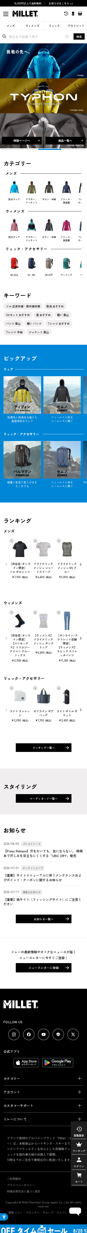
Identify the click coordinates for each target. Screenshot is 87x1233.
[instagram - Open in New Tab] (14, 1034)
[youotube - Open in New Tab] (43, 1034)
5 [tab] (62, 149)
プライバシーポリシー (21, 1185)
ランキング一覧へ (43, 748)
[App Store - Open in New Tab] (26, 1065)
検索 (79, 36)
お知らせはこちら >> (61, 3)
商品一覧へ (65, 140)
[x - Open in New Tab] (73, 1034)
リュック (54, 26)
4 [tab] (44, 149)
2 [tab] (19, 149)
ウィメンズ (32, 26)
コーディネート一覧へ (44, 798)
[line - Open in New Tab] (58, 1034)
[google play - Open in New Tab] (58, 1065)
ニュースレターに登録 (44, 967)
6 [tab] (80, 149)
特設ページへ (21, 140)
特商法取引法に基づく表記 (23, 1191)
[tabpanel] (43, 95)
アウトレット (76, 26)
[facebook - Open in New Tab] (29, 1034)
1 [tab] (7, 149)
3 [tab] (31, 149)
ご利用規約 (14, 1179)
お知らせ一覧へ (43, 919)
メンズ (10, 26)
